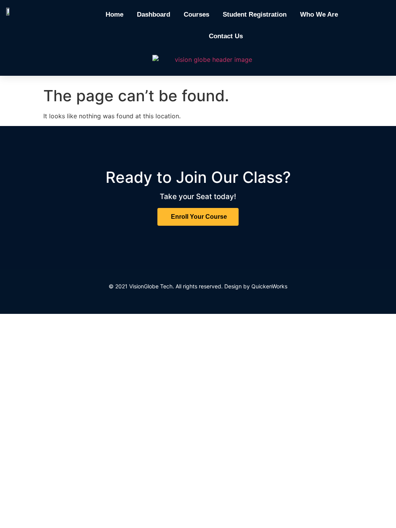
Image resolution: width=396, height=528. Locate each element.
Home (114, 14)
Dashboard (153, 14)
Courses (196, 14)
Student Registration (255, 14)
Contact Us (226, 36)
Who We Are (319, 14)
